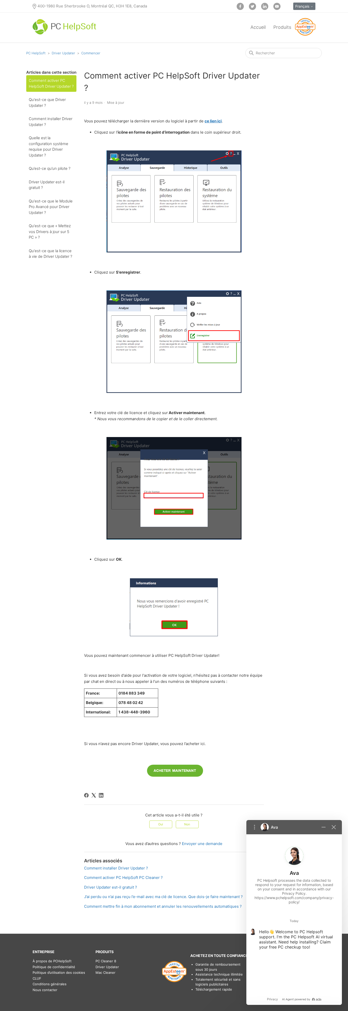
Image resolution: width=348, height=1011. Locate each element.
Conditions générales (49, 984)
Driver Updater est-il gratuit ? (46, 185)
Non (187, 824)
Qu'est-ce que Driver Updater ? (47, 102)
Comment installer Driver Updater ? (50, 121)
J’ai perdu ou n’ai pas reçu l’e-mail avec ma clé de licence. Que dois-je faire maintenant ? (163, 896)
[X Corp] (93, 795)
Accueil (258, 27)
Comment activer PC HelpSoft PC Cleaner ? (123, 877)
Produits (282, 27)
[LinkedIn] (101, 795)
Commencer (90, 53)
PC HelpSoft (36, 53)
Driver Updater (63, 53)
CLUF (37, 978)
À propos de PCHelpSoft (52, 961)
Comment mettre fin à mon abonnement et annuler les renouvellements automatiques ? (163, 906)
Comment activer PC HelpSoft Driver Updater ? (51, 83)
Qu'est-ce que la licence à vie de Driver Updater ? (50, 253)
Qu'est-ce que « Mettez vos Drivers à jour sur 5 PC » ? (50, 231)
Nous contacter (45, 990)
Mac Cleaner (105, 972)
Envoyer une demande (202, 843)
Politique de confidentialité (54, 967)
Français (302, 6)
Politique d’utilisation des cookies (59, 972)
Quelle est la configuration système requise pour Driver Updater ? (48, 146)
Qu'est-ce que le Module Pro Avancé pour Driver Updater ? (51, 207)
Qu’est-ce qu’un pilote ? (49, 168)
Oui (160, 824)
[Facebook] (86, 795)
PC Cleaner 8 (106, 961)
